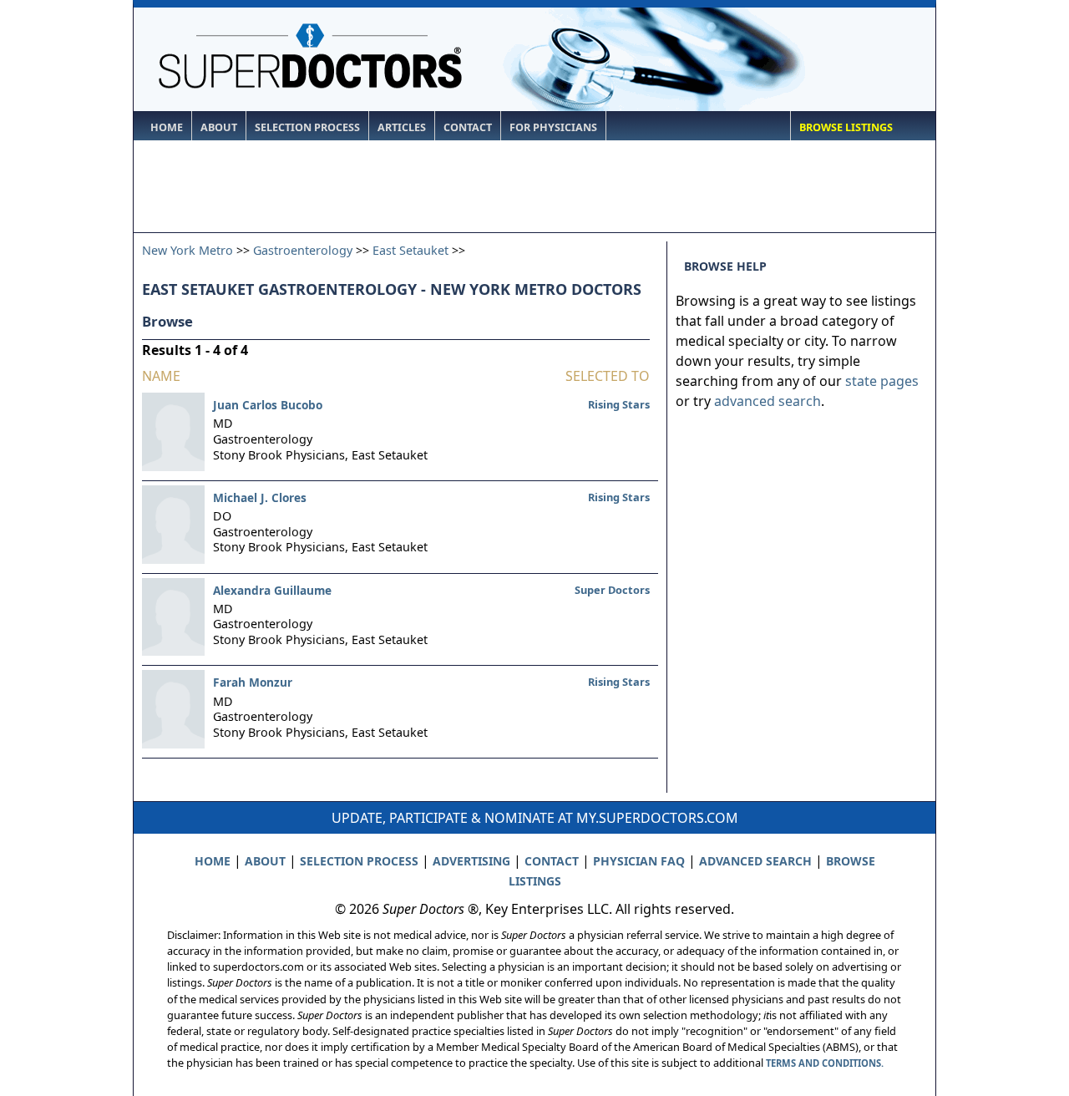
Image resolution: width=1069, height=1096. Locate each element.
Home (166, 127)
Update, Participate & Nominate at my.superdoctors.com (535, 818)
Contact (467, 127)
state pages (882, 381)
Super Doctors (612, 589)
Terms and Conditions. (825, 1063)
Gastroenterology (302, 250)
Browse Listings (846, 127)
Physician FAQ (639, 861)
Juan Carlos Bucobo (267, 405)
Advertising (471, 861)
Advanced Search (755, 861)
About (218, 127)
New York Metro (187, 250)
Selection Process (307, 127)
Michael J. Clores (260, 497)
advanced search (767, 401)
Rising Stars (619, 404)
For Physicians (553, 127)
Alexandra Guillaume (272, 590)
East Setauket (410, 250)
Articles (401, 127)
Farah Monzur (252, 682)
